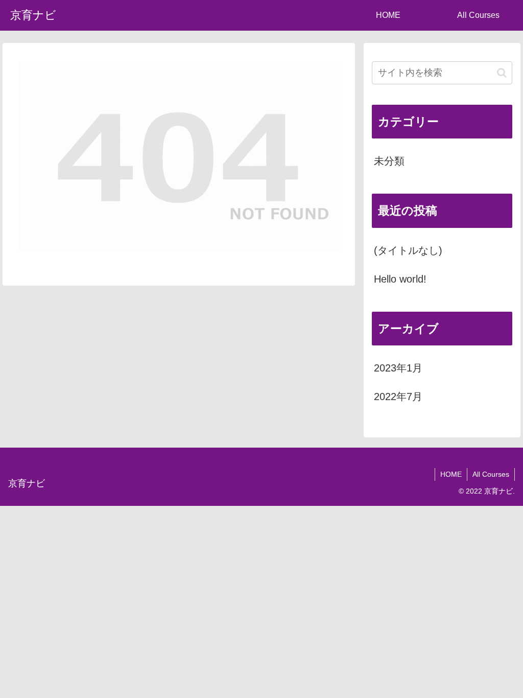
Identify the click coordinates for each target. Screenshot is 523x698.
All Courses (490, 474)
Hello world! (400, 279)
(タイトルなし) (408, 250)
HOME (451, 474)
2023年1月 (398, 368)
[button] (502, 73)
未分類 (389, 161)
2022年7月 (398, 396)
